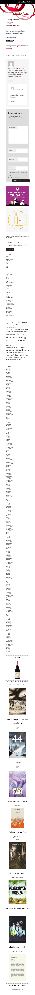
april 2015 (8, 552)
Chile (14, 327)
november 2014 (9, 559)
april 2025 (8, 388)
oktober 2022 (8, 429)
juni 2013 (8, 582)
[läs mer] (10, 237)
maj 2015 (8, 551)
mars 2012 (8, 603)
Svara (10, 81)
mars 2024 (8, 406)
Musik (21, 45)
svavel (8, 357)
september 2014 (9, 562)
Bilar (7, 258)
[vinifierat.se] (25, 2)
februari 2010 (8, 637)
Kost (18, 45)
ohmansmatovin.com (10, 304)
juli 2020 (7, 466)
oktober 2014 (8, 560)
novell (20, 350)
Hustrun (21, 340)
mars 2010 (8, 636)
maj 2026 (8, 370)
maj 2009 (8, 649)
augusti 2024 (8, 399)
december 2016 (9, 525)
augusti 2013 (8, 580)
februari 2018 (8, 506)
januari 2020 (8, 474)
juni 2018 (8, 500)
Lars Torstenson (18, 47)
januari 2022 (8, 441)
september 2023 (9, 414)
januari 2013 (8, 589)
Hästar (7, 264)
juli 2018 (7, 499)
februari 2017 (8, 522)
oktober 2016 (8, 528)
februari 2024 (8, 407)
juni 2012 (8, 599)
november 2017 (9, 510)
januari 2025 (8, 392)
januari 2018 (8, 507)
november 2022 (9, 428)
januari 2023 (8, 425)
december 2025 (9, 377)
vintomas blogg (9, 308)
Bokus (17, 728)
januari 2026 (8, 376)
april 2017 (8, 519)
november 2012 (9, 592)
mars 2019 (8, 488)
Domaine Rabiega (10, 334)
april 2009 (8, 651)
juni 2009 (8, 648)
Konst (7, 266)
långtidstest (20, 347)
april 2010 (8, 634)
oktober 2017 (8, 511)
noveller (26, 350)
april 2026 (8, 372)
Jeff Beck (8, 342)
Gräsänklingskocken (11, 340)
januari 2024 (8, 409)
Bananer (7, 256)
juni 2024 (8, 402)
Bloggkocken (9, 323)
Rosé (7, 277)
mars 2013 (8, 586)
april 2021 (8, 454)
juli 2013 (7, 581)
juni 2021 (8, 451)
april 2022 (8, 437)
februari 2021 (8, 457)
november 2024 (9, 395)
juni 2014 (8, 566)
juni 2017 (8, 517)
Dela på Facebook (12, 37)
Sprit (7, 281)
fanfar (11, 47)
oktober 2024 (8, 396)
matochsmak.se (9, 300)
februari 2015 (8, 555)
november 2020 (9, 461)
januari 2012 (8, 606)
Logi (6, 270)
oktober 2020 (8, 462)
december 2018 (9, 492)
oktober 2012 (8, 593)
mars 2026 (8, 373)
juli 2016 (7, 532)
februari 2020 (8, 473)
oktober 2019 (8, 478)
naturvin (15, 350)
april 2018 (8, 503)
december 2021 (9, 443)
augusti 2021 (8, 448)
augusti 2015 (8, 547)
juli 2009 (7, 647)
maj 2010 (8, 633)
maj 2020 (8, 469)
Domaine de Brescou (20, 331)
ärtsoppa (8, 47)
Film (6, 262)
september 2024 (9, 398)
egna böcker (20, 334)
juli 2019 (7, 483)
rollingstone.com (9, 314)
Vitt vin (7, 288)
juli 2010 (7, 630)
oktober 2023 (8, 413)
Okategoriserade (9, 273)
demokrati (9, 332)
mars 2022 (8, 439)
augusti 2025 (8, 383)
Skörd (26, 355)
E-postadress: (9, 245)
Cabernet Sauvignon (11, 325)
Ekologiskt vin (9, 260)
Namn (12, 150)
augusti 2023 (8, 415)
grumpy (22, 337)
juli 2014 (7, 565)
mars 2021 (8, 455)
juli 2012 (7, 597)
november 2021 (9, 444)
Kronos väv (8, 345)
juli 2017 (7, 515)
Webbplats (11, 168)
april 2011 (8, 618)
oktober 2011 (8, 610)
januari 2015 (8, 556)
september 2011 (9, 611)
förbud (9, 337)
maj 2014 (8, 567)
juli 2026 (7, 368)
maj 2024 (8, 403)
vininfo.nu (8, 305)
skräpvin (20, 355)
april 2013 (8, 585)
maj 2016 (8, 534)
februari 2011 (8, 621)
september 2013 (9, 578)
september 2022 (9, 431)
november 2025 (9, 379)
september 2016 (9, 529)
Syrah (11, 357)
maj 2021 (8, 452)
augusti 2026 (8, 366)
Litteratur (8, 269)
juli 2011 (7, 614)
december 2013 (9, 574)
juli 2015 (7, 548)
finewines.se (8, 307)
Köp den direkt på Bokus (17, 877)
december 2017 (9, 508)
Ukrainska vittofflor (10, 282)
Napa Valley (9, 350)
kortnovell (25, 343)
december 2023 (9, 410)
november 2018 (9, 493)
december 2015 (9, 541)
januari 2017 (8, 524)
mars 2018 (8, 504)
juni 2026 (8, 369)
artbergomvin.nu (9, 303)
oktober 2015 (8, 544)
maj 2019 (8, 485)
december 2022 (9, 426)
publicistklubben (9, 301)
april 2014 (8, 569)
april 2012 (8, 602)
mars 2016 (8, 537)
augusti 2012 (8, 596)
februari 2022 (8, 440)
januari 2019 (8, 491)
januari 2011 (8, 622)
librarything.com (9, 297)
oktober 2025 (8, 380)
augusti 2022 (8, 432)
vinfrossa (13, 359)
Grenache (16, 337)
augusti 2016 (8, 530)
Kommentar (12, 127)
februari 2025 (8, 391)
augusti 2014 (8, 563)
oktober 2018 (8, 495)
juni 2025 (8, 385)
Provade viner (9, 274)
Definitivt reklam (9, 259)
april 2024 (8, 405)
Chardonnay (9, 327)
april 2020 (8, 470)
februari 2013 (8, 588)
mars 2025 (8, 389)
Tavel (24, 357)
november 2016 (9, 526)
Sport (7, 279)
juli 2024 (7, 400)
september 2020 (9, 463)
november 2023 (9, 411)
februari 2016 (8, 539)
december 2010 (9, 623)
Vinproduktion (9, 285)
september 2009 (9, 644)
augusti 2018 (8, 498)
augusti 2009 (8, 645)
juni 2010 (8, 632)
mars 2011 (8, 619)
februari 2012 (8, 604)
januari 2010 (8, 638)
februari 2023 (8, 424)
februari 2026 (8, 374)
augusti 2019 (8, 481)
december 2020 (9, 459)
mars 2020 (8, 472)
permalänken (9, 48)
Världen (7, 284)
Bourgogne (22, 323)
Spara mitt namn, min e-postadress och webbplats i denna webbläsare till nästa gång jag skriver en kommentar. (17, 175)
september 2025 (9, 381)
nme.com (8, 312)
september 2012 (9, 595)
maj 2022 (8, 436)
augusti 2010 (8, 629)
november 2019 (9, 477)
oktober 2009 (8, 643)
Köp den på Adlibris (17, 913)
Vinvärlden (8, 286)
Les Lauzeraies (10, 347)
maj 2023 (8, 420)
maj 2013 (8, 584)
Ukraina (8, 359)
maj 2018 (8, 502)
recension (20, 352)
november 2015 (9, 543)
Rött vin (7, 278)
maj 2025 (8, 387)
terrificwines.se (9, 294)
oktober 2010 (8, 626)
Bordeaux (15, 323)
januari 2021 (8, 458)
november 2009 (9, 641)
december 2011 (9, 607)
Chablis (18, 325)
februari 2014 (8, 571)
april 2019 (8, 487)
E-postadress (13, 159)
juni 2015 (8, 550)
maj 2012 (8, 600)
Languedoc (15, 345)
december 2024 (9, 394)
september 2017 (9, 513)
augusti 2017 (8, 514)
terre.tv (7, 296)
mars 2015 (8, 554)
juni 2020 (8, 467)
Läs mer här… (17, 836)
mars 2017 (8, 521)
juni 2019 (8, 484)
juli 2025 (7, 384)
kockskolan (20, 342)
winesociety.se (9, 311)
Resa (7, 275)
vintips (19, 359)
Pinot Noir (8, 352)
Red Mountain (9, 355)
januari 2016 (8, 540)
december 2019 (9, 476)
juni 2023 (8, 418)
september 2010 (9, 627)
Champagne (24, 325)
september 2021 (9, 447)
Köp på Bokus (17, 805)
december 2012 (9, 591)
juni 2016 (8, 533)
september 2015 (9, 545)
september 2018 (9, 496)
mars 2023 (8, 422)
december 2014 (9, 558)
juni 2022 (8, 435)
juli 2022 (7, 433)
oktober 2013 (8, 577)
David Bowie (24, 329)
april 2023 (8, 421)
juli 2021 (7, 450)
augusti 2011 (8, 612)
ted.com (7, 298)
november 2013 (9, 576)
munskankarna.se (10, 315)
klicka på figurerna (18, 33)
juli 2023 (7, 417)
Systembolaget (18, 357)
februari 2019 (8, 489)
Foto (7, 263)
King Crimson (13, 342)
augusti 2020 (8, 465)
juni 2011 (7, 615)
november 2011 (9, 608)
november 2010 (9, 625)
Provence (14, 352)
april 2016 (8, 536)
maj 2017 (8, 518)
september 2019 (9, 480)
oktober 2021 (8, 446)
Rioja (15, 355)
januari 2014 (8, 573)
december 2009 (9, 640)
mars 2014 (8, 570)
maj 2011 (8, 617)
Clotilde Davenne (13, 329)
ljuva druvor (8, 310)
